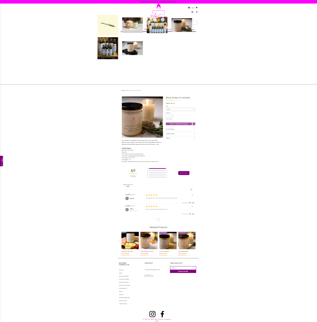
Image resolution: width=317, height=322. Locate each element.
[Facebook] (197, 12)
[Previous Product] (119, 240)
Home (123, 90)
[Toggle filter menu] (191, 189)
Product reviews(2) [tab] (128, 184)
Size (167, 106)
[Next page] (162, 219)
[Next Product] (198, 240)
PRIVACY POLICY (123, 300)
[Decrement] (167, 115)
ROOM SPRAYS (122, 288)
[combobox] (180, 109)
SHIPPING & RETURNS (124, 297)
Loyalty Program (123, 303)
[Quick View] (130, 240)
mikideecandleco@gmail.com (152, 269)
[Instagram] (192, 12)
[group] (158, 244)
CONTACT (121, 294)
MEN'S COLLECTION (124, 282)
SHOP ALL (121, 270)
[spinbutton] (169, 115)
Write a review (183, 173)
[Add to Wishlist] (194, 124)
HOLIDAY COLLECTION (124, 285)
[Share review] (192, 195)
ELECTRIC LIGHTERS (124, 279)
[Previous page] (154, 219)
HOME (120, 273)
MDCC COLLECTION (123, 276)
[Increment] (172, 115)
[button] (196, 7)
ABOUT (121, 291)
